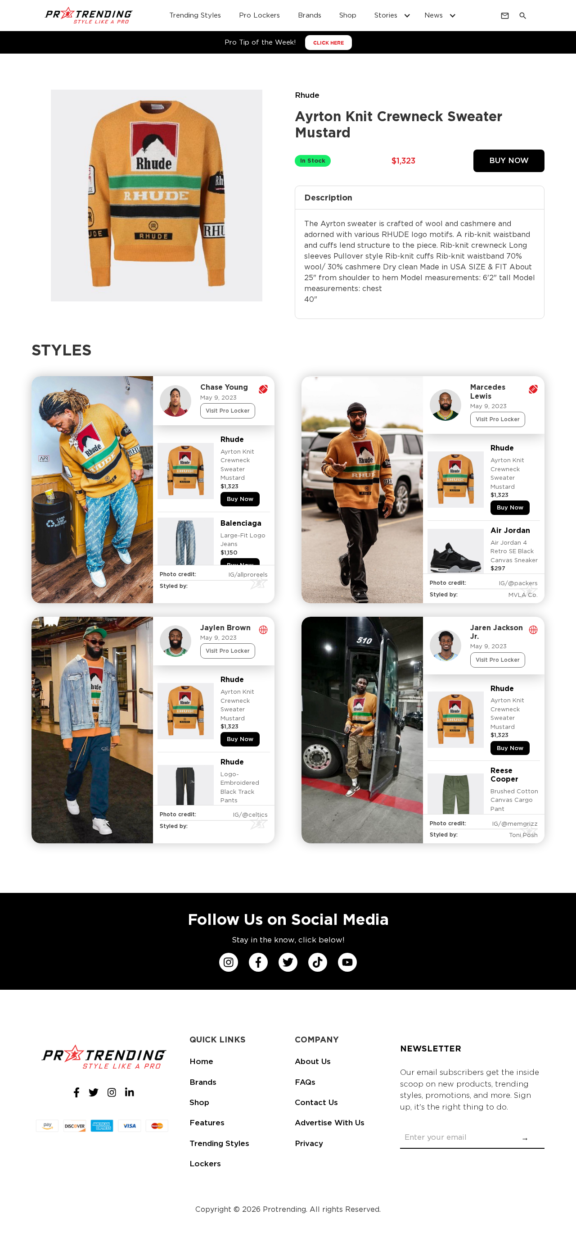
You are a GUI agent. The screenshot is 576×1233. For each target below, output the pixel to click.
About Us (313, 1061)
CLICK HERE (328, 42)
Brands (309, 15)
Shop (347, 15)
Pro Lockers (259, 15)
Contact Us (316, 1102)
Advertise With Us (329, 1122)
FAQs (305, 1082)
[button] (390, 15)
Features (207, 1122)
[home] (89, 15)
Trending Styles (195, 15)
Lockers (205, 1163)
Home (201, 1061)
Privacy (309, 1143)
